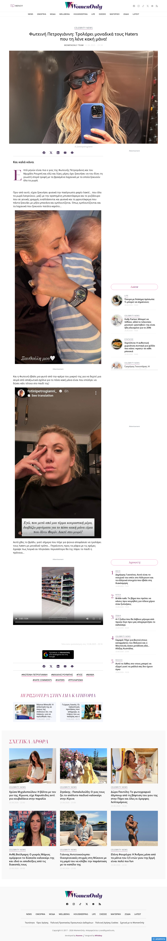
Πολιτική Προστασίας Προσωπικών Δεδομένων (71, 922)
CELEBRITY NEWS (83, 27)
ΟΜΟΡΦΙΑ (41, 14)
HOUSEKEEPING (81, 14)
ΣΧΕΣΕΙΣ (102, 14)
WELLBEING (64, 14)
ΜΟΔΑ (52, 14)
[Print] (72, 152)
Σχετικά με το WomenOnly (132, 922)
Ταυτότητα (30, 922)
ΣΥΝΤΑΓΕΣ (128, 339)
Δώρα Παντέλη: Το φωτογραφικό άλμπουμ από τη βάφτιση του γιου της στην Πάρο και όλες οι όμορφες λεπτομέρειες (134, 797)
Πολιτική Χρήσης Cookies (106, 922)
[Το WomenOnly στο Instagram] (138, 6)
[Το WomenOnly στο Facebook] (133, 6)
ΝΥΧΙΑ (118, 594)
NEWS (30, 14)
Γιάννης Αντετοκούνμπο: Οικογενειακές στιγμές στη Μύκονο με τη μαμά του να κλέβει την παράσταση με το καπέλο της (83, 859)
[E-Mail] (65, 152)
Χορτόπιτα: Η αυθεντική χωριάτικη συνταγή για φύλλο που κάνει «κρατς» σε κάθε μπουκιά (139, 347)
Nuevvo (79, 935)
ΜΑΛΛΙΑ (119, 660)
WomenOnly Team (74, 45)
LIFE (93, 14)
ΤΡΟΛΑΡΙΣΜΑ (76, 680)
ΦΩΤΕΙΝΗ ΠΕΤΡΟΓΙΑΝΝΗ (35, 674)
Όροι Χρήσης (42, 922)
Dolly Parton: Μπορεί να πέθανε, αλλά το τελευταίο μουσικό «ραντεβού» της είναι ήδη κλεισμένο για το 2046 (139, 323)
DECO (117, 571)
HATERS (61, 680)
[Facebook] (44, 152)
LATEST (136, 14)
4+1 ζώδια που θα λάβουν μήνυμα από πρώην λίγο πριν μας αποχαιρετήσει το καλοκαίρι (135, 622)
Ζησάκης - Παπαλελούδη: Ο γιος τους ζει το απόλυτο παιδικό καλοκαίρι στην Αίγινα (82, 795)
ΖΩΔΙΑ (126, 14)
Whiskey (98, 935)
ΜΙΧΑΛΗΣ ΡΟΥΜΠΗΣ (63, 674)
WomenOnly (83, 895)
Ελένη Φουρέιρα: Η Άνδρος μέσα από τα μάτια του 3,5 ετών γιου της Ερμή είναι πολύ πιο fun (133, 858)
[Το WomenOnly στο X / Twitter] (147, 6)
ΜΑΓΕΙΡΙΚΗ (115, 14)
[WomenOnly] (83, 6)
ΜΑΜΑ (91, 674)
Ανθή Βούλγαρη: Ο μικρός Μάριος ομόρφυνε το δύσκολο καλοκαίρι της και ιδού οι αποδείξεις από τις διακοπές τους (31, 859)
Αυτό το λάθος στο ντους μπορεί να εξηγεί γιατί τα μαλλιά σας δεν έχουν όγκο (134, 666)
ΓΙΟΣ (80, 674)
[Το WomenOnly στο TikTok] (142, 6)
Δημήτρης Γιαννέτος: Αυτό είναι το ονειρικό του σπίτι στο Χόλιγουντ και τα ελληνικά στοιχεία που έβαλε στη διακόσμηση (134, 579)
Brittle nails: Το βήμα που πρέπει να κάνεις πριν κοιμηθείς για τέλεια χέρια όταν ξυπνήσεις (135, 601)
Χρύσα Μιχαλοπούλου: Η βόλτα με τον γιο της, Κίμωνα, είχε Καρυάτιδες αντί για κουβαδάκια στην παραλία (32, 795)
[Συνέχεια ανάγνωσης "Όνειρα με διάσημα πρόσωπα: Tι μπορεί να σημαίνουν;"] (117, 300)
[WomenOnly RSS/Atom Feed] (156, 6)
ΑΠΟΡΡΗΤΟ (160, 939)
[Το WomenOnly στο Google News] (151, 6)
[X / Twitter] (51, 152)
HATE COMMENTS (43, 680)
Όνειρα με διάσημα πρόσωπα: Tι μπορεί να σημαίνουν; (139, 301)
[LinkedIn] (58, 152)
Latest (134, 287)
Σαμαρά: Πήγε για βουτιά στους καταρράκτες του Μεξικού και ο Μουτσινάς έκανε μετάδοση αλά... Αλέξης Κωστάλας (132, 644)
